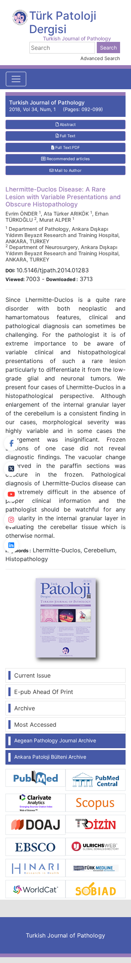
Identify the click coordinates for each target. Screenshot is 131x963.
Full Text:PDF (67, 147)
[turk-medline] (95, 867)
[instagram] (11, 520)
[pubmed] (35, 777)
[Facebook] (11, 443)
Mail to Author (67, 170)
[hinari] (35, 867)
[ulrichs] (95, 846)
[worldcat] (35, 888)
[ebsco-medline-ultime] (35, 846)
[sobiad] (95, 888)
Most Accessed (35, 724)
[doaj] (35, 824)
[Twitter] (11, 469)
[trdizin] (95, 823)
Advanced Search (100, 58)
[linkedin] (11, 545)
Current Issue (32, 675)
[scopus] (95, 802)
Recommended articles (67, 158)
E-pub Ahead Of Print (43, 691)
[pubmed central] (95, 779)
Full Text (67, 135)
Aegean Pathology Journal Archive (55, 740)
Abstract (67, 124)
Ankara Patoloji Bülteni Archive (50, 757)
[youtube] (11, 494)
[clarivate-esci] (35, 802)
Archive (24, 708)
